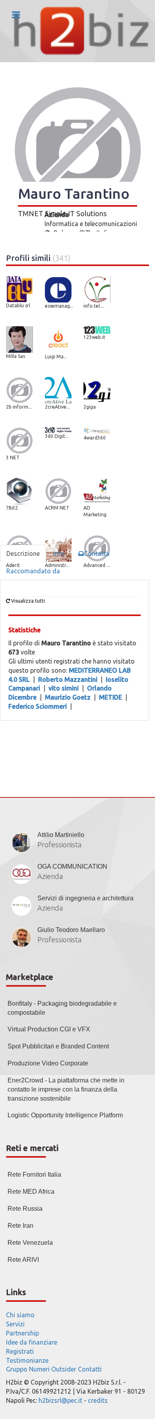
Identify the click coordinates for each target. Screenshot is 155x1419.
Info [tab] (59, 553)
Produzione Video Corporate (48, 1063)
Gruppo (16, 1369)
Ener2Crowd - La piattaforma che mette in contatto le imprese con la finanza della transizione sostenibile (66, 1089)
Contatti (90, 1369)
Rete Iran (20, 1225)
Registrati (20, 1351)
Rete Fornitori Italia (34, 1174)
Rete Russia (25, 1208)
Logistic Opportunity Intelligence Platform (65, 1115)
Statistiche (24, 629)
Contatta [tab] (97, 553)
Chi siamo (20, 1314)
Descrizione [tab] (23, 553)
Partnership (22, 1333)
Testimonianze (27, 1360)
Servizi (15, 1324)
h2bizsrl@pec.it (60, 1400)
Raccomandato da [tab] (33, 570)
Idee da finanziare (31, 1342)
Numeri (39, 1369)
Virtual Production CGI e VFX (49, 1029)
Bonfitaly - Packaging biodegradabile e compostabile (62, 1008)
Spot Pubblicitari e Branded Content (58, 1046)
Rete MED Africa (31, 1191)
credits (98, 1400)
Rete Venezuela (30, 1242)
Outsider (63, 1369)
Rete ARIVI (23, 1259)
